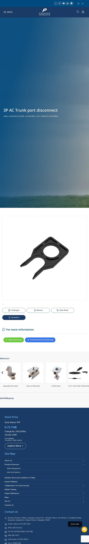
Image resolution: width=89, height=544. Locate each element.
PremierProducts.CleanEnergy (41, 340)
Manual (40, 310)
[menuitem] (78, 3)
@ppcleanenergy (15, 340)
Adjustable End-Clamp (10, 386)
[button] (2, 372)
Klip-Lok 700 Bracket (33, 386)
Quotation (15, 317)
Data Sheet (64, 310)
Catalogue (15, 310)
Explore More (14, 446)
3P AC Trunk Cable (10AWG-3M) (78, 386)
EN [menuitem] (78, 4)
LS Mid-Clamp (55, 386)
